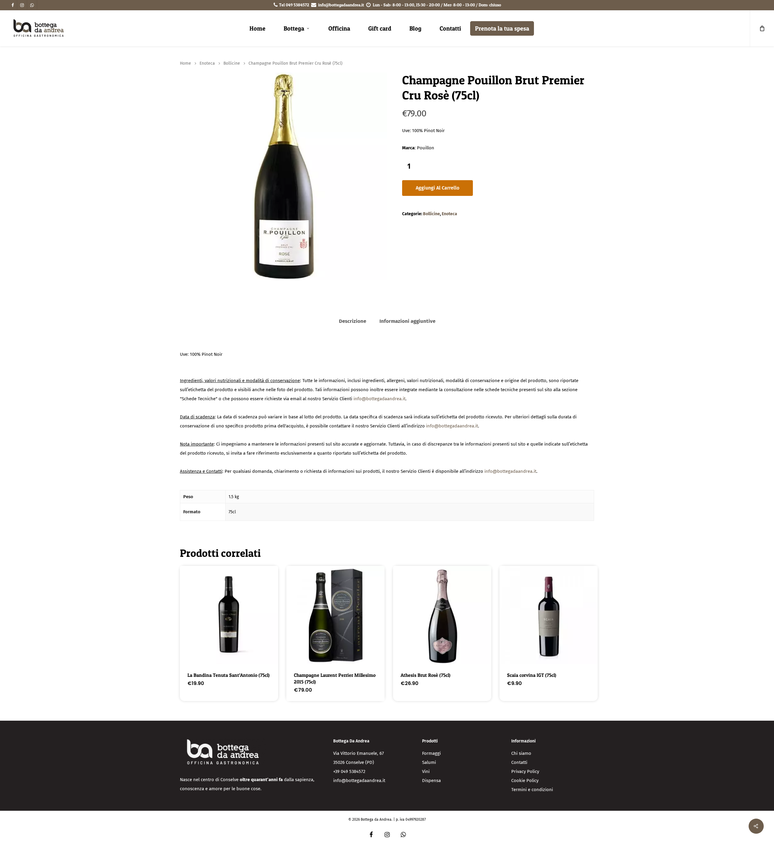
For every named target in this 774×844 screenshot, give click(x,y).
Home (257, 28)
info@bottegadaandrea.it (341, 4)
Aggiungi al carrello (437, 188)
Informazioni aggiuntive (407, 321)
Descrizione (352, 321)
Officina (339, 28)
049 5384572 (297, 4)
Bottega (294, 28)
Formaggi (431, 753)
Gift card (379, 28)
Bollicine (231, 63)
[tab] (352, 321)
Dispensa (431, 780)
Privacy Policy (525, 771)
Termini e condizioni (532, 789)
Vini (426, 771)
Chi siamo (521, 753)
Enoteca (207, 63)
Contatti (450, 28)
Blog (415, 28)
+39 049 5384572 (349, 771)
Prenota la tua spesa (502, 28)
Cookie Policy (524, 780)
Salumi (429, 762)
